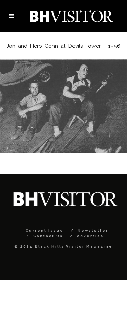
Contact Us (48, 236)
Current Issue (45, 230)
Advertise (90, 236)
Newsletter (93, 230)
